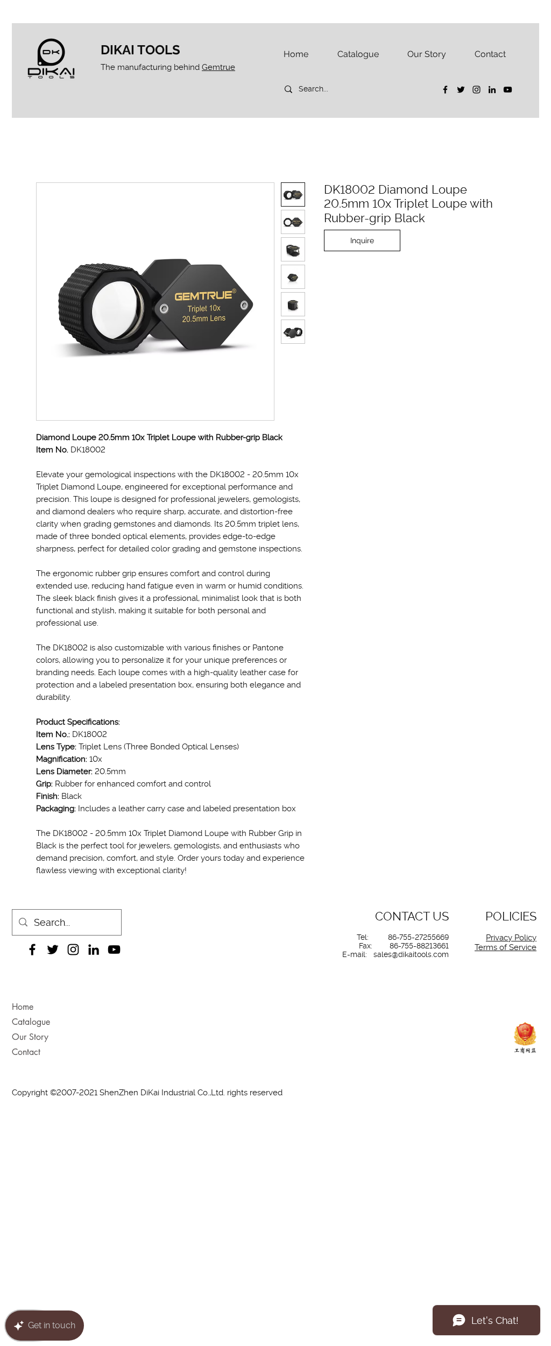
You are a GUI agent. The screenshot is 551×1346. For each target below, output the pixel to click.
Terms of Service (505, 947)
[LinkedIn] (492, 89)
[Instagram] (476, 89)
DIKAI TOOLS (140, 50)
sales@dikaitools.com (411, 954)
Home (22, 1006)
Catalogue (31, 1022)
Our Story (30, 1037)
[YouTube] (508, 89)
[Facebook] (445, 89)
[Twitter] (461, 89)
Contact (26, 1052)
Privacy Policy (511, 938)
